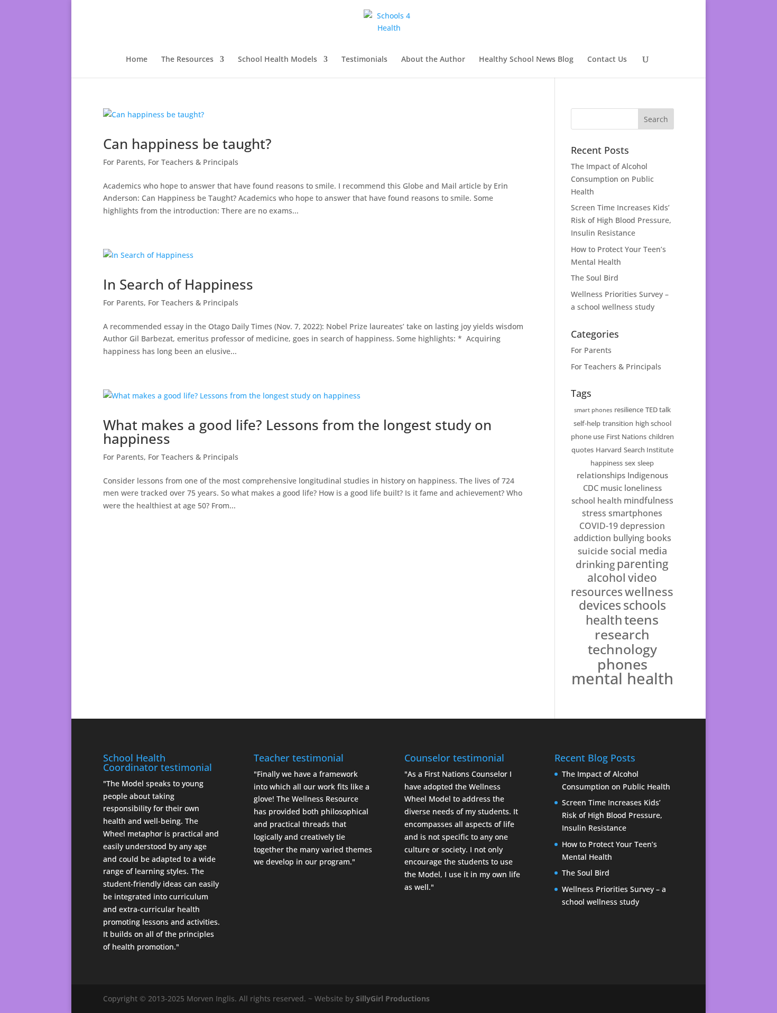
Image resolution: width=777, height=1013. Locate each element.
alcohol (606, 577)
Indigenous (647, 475)
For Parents (123, 162)
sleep (645, 463)
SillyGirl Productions (393, 998)
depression (642, 526)
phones (622, 664)
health (604, 619)
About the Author (433, 59)
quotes (582, 449)
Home (136, 59)
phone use (587, 436)
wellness (649, 591)
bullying (628, 538)
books (658, 538)
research (622, 634)
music (611, 487)
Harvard (609, 449)
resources (597, 591)
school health (596, 500)
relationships (601, 475)
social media (638, 550)
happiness (606, 463)
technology (622, 649)
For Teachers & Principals (193, 162)
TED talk (658, 409)
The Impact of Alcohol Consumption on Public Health (612, 179)
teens (641, 619)
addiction (592, 538)
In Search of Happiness (178, 284)
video (642, 577)
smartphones (635, 513)
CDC (590, 487)
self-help (587, 423)
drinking (595, 564)
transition (618, 423)
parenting (643, 563)
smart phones (593, 410)
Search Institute (648, 449)
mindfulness (648, 500)
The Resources (187, 59)
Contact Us (607, 59)
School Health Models (277, 59)
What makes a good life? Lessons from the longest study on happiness (297, 431)
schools (644, 605)
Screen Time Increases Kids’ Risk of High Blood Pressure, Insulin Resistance (621, 220)
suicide (593, 551)
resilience (628, 409)
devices (600, 605)
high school (653, 423)
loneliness (643, 487)
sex (630, 463)
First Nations (626, 436)
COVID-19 (598, 526)
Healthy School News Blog (526, 59)
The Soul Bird (594, 278)
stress (594, 513)
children (661, 436)
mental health (622, 678)
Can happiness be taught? (187, 143)
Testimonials (364, 59)
